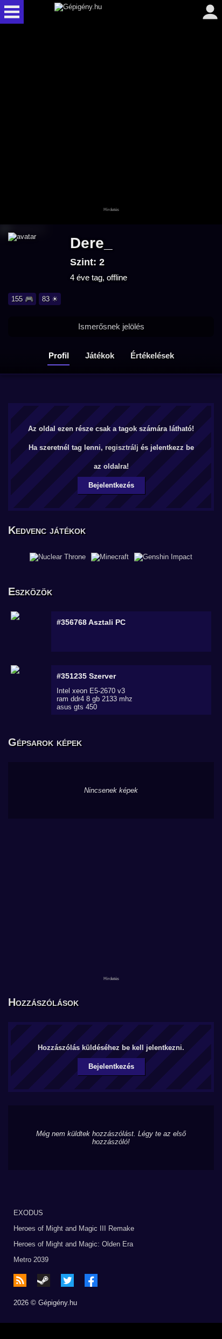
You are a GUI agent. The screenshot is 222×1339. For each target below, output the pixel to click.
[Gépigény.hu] (108, 12)
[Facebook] (91, 1280)
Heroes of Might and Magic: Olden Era (73, 1244)
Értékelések (152, 355)
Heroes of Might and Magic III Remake (73, 1228)
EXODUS (28, 1213)
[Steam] (43, 1280)
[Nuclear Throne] (58, 557)
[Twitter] (67, 1280)
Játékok (99, 355)
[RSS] (19, 1280)
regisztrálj (121, 447)
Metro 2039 (30, 1260)
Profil (58, 355)
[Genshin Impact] (163, 557)
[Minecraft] (110, 557)
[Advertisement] (111, 125)
